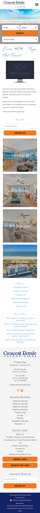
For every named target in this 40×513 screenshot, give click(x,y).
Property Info (20, 295)
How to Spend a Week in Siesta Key (20, 330)
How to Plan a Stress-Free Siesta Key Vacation (20, 341)
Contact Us (20, 448)
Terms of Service (28, 508)
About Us (20, 434)
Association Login (20, 465)
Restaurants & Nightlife (20, 298)
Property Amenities (20, 445)
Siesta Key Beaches (20, 302)
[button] (37, 4)
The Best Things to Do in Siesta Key (20, 437)
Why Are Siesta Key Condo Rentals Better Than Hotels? (21, 335)
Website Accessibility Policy (20, 454)
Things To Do (20, 306)
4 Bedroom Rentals (20, 409)
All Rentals (20, 261)
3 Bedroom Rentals (20, 406)
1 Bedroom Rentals (20, 401)
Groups (20, 415)
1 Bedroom (20, 155)
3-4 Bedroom (20, 226)
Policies (20, 451)
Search (20, 33)
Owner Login (20, 459)
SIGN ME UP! (20, 133)
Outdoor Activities (20, 291)
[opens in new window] (18, 390)
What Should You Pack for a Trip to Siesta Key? (20, 319)
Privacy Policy (16, 508)
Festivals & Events (20, 287)
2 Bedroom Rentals (20, 404)
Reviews (20, 418)
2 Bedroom (20, 190)
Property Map (20, 412)
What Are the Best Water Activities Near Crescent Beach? (20, 325)
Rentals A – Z (20, 424)
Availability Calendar (20, 421)
